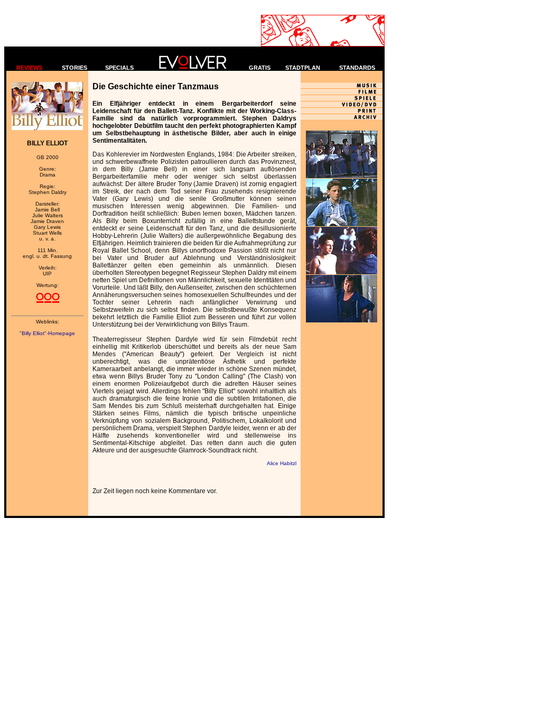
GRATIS (259, 67)
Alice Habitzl (281, 463)
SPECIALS (119, 67)
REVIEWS (29, 67)
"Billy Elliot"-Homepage (47, 333)
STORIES (74, 67)
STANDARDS (357, 67)
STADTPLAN (302, 67)
